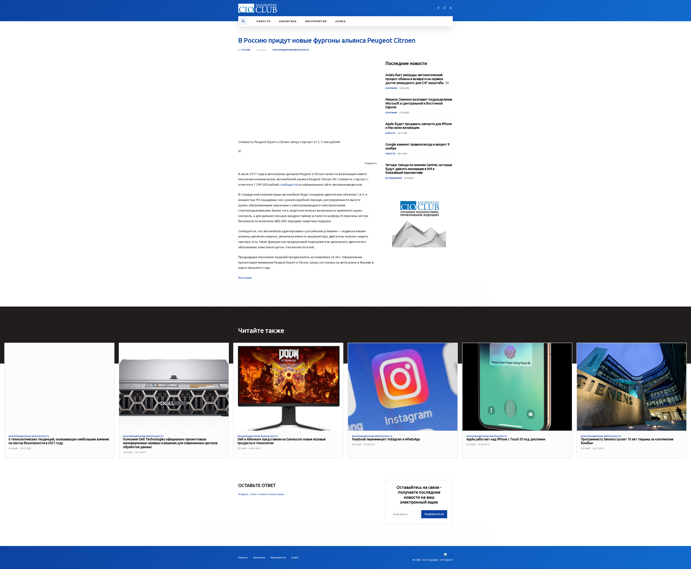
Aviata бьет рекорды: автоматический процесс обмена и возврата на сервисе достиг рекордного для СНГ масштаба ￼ (417, 78)
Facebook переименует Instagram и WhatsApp (386, 439)
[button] (243, 21)
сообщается (289, 184)
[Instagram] (444, 8)
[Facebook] (438, 8)
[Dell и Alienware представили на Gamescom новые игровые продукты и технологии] (288, 386)
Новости (390, 133)
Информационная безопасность (291, 50)
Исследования (393, 178)
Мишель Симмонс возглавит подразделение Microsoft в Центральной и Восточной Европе (418, 103)
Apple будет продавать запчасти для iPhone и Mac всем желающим (418, 126)
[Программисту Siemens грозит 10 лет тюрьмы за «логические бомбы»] (631, 386)
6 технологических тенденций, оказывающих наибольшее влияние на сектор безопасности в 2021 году (59, 441)
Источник (245, 277)
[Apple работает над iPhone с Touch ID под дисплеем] (517, 386)
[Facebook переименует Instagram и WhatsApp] (402, 386)
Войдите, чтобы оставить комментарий (261, 494)
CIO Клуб (245, 50)
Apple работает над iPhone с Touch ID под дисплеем (505, 439)
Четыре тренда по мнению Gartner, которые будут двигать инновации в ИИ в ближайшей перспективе (418, 168)
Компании (391, 88)
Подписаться (434, 514)
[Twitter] (450, 8)
